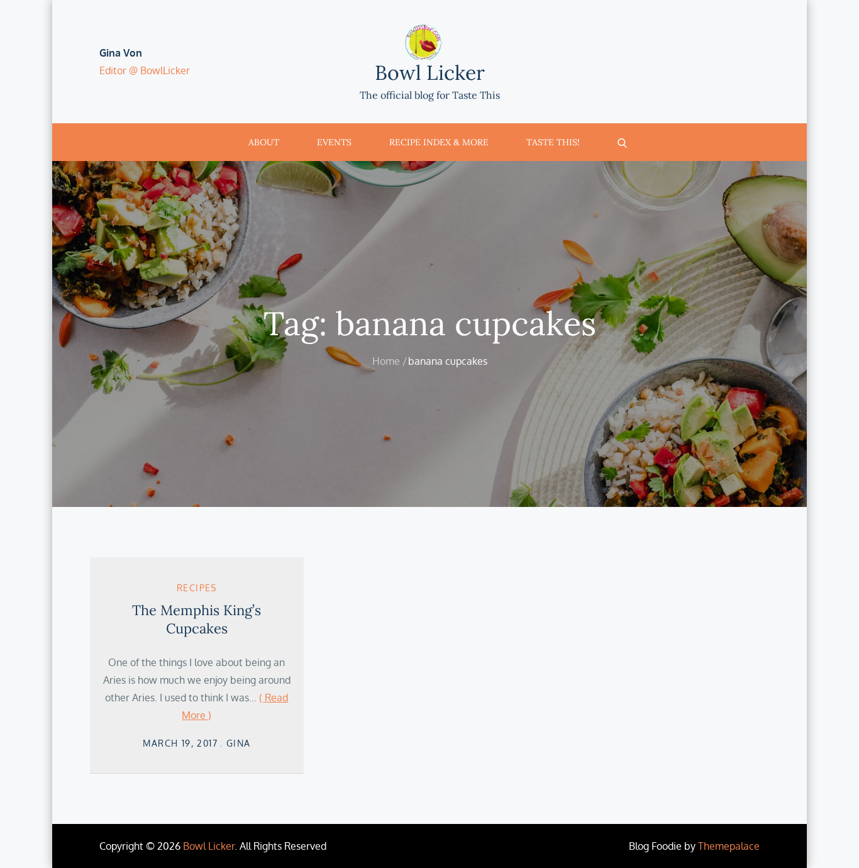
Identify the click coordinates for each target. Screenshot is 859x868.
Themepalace (729, 846)
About (263, 142)
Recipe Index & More (439, 142)
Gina (238, 743)
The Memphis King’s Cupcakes (196, 619)
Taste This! (553, 142)
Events (334, 142)
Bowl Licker (430, 73)
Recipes (197, 587)
